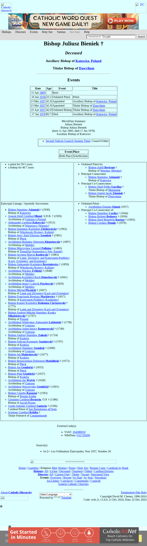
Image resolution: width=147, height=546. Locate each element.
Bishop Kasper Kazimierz (36, 302)
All (46, 471)
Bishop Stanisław (103, 213)
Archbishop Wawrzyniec (28, 386)
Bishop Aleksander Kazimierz (33, 264)
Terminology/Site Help (133, 492)
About (16, 492)
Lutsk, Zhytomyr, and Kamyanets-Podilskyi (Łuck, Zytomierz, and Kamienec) (38, 259)
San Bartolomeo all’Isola (43, 409)
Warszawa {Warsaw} (37, 225)
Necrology (101, 477)
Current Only (62, 474)
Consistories (82, 480)
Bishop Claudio (22, 393)
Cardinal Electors (103, 471)
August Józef (25, 216)
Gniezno (30, 325)
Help (87, 31)
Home (22, 467)
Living (53, 471)
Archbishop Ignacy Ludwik (30, 283)
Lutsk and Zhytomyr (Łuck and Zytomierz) (44, 293)
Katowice (82, 61)
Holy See (47, 31)
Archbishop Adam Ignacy (31, 328)
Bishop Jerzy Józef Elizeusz (29, 235)
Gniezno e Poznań (35, 219)
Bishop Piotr (21, 373)
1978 (42, 114)
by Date (77, 477)
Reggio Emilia (28, 396)
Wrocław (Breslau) (111, 170)
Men (54, 467)
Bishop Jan (22, 354)
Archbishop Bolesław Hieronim (34, 241)
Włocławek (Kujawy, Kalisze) (37, 232)
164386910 (79, 432)
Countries (33, 467)
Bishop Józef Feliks (105, 186)
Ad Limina (53, 480)
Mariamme (114, 189)
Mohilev (30, 245)
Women (62, 467)
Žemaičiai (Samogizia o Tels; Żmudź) (41, 251)
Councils (96, 480)
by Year (88, 477)
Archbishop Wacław (25, 270)
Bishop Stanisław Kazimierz (32, 228)
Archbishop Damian (104, 206)
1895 (42, 92)
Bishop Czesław (102, 222)
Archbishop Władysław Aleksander (34, 322)
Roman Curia (97, 467)
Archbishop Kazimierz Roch (32, 277)
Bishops (6, 31)
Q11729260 (83, 435)
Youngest (77, 471)
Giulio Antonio (27, 405)
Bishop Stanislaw (104, 177)
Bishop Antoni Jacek (105, 193)
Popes (72, 467)
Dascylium (86, 68)
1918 (42, 97)
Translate (66, 497)
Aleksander (26, 222)
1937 (42, 101)
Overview (55, 477)
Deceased (64, 471)
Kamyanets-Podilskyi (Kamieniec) (39, 299)
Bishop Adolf (101, 167)
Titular (75, 474)
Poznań (24, 319)
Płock (23, 238)
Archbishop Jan (21, 380)
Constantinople (38, 415)
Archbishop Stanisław (26, 348)
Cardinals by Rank (117, 467)
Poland (96, 61)
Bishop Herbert (102, 216)
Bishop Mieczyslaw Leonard (29, 248)
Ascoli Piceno (27, 402)
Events (34, 31)
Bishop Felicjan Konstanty (30, 341)
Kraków (24, 338)
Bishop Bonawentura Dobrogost (33, 360)
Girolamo (24, 399)
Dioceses (20, 31)
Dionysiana (114, 196)
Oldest (88, 471)
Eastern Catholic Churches (73, 484)
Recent (67, 477)
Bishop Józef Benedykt (106, 219)
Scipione (23, 412)
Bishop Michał (22, 290)
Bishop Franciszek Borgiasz (31, 296)
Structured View (100, 474)
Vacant (85, 474)
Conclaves (67, 480)
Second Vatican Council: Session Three (68, 140)
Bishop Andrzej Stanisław (27, 335)
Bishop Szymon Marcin (28, 254)
